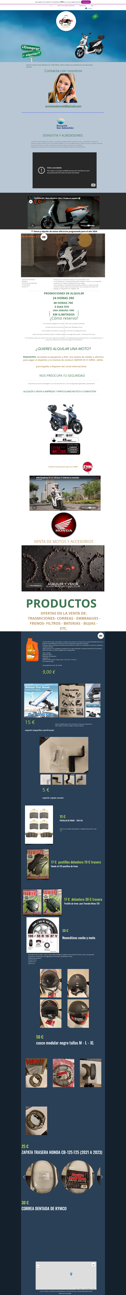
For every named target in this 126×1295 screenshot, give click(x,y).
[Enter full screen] (102, 589)
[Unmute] (27, 589)
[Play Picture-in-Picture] (99, 589)
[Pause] (24, 589)
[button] (42, 1176)
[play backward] (24, 1177)
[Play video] (63, 255)
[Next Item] (97, 700)
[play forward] (102, 1177)
